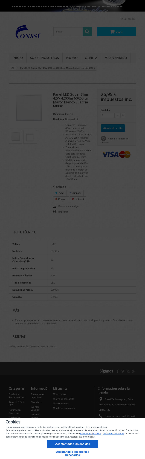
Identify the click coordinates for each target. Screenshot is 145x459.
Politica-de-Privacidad (113, 433)
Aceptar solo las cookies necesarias (72, 453)
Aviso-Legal (86, 433)
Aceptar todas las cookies (72, 444)
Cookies (97, 433)
